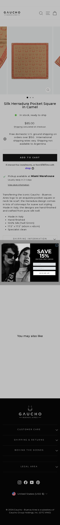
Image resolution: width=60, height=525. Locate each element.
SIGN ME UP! (44, 273)
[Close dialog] (56, 245)
